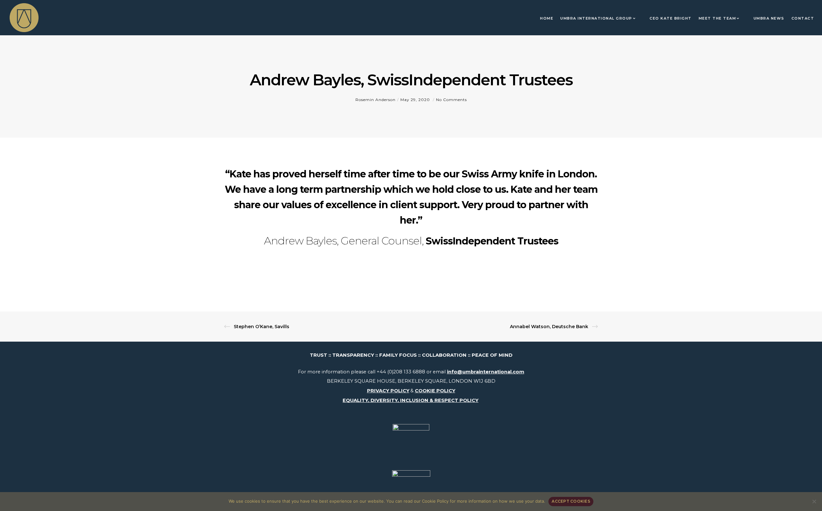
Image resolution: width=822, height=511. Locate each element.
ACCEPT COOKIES (571, 501)
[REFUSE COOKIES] (814, 501)
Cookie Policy (435, 501)
